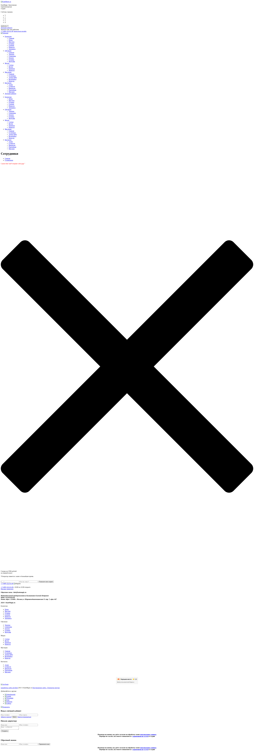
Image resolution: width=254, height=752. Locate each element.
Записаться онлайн (20, 31)
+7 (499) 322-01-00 (7, 31)
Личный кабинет (6, 28)
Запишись (12, 49)
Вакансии (12, 88)
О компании (9, 160)
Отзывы (11, 43)
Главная (11, 38)
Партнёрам (12, 90)
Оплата (11, 58)
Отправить (5, 731)
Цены (11, 40)
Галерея (11, 45)
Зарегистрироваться (24, 717)
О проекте (12, 76)
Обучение (8, 51)
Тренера (11, 54)
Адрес (11, 85)
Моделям (12, 61)
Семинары (12, 56)
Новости (12, 47)
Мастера (11, 42)
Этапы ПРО (13, 77)
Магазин (12, 92)
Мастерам (8, 72)
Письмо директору (7, 589)
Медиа (7, 63)
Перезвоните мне (44, 744)
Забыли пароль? (6, 717)
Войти (14, 717)
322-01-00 (7, 587)
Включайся (12, 79)
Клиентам (8, 36)
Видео (11, 67)
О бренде (12, 86)
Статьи (11, 65)
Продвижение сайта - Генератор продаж (46, 688)
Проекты (12, 68)
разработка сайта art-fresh (9, 688)
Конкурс (11, 81)
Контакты (8, 83)
